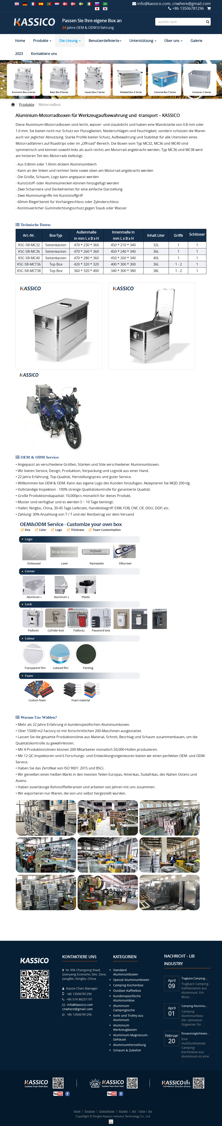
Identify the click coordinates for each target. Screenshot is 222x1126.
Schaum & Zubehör (127, 1050)
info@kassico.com (80, 1005)
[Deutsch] (25, 3)
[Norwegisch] (73, 3)
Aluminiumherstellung (129, 1045)
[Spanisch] (41, 3)
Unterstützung (141, 40)
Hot (150, 1111)
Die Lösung (68, 40)
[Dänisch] (65, 3)
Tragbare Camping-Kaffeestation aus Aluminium (195, 978)
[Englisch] (17, 3)
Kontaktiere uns (44, 53)
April (172, 980)
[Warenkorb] (209, 8)
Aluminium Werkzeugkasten (125, 1027)
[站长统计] (111, 1121)
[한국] (105, 8)
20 (171, 1041)
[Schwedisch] (81, 3)
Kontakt (123, 1111)
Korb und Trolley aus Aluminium (128, 1017)
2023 (19, 53)
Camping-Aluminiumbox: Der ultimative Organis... (195, 1006)
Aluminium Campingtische (124, 1008)
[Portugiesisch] (49, 3)
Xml (134, 1111)
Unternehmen (107, 1111)
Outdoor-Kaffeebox (127, 990)
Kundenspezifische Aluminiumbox (127, 998)
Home (20, 40)
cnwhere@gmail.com (77, 1009)
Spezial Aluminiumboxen (131, 980)
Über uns (172, 40)
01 (171, 1013)
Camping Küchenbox (128, 985)
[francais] (33, 3)
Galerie (196, 40)
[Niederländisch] (57, 3)
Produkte (41, 40)
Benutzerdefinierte (104, 40)
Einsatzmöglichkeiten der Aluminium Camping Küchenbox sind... (195, 1033)
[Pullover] (97, 8)
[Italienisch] (89, 3)
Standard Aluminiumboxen (125, 972)
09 (171, 986)
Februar (171, 1035)
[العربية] (105, 3)
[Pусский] (97, 3)
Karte (142, 1111)
